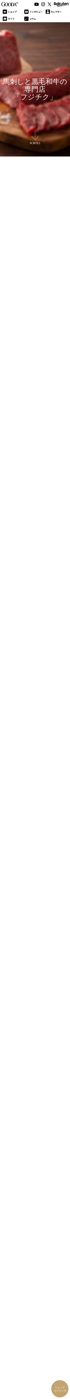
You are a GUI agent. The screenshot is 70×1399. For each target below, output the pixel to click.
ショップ (12, 11)
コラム (32, 18)
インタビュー (36, 11)
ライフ (11, 18)
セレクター (56, 11)
